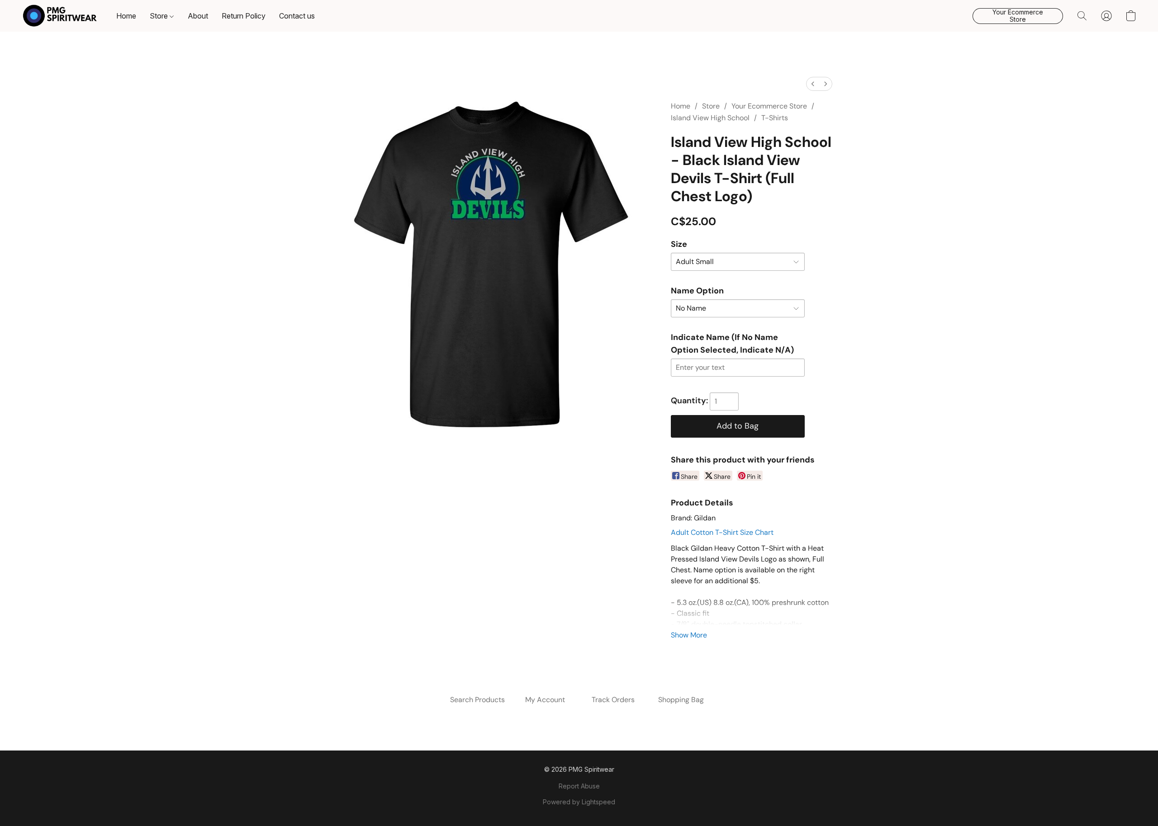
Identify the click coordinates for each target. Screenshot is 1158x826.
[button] (60, 16)
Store (160, 15)
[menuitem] (813, 83)
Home (126, 15)
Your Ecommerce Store (769, 106)
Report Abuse (579, 786)
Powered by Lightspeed (579, 802)
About (198, 15)
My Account (545, 699)
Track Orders (613, 699)
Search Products (477, 699)
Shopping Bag (681, 699)
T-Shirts (774, 118)
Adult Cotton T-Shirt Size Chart (722, 532)
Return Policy (244, 15)
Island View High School (710, 118)
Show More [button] (689, 635)
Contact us (297, 15)
